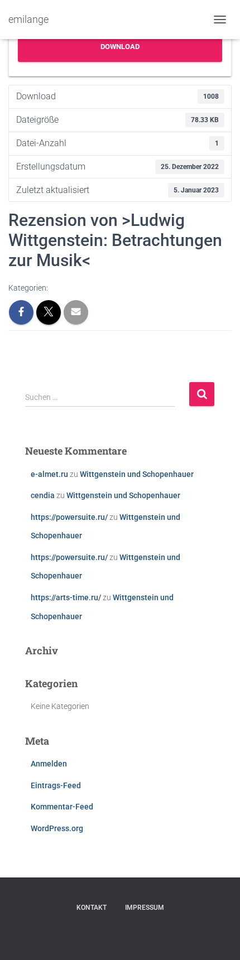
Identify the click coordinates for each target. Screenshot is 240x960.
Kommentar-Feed (62, 806)
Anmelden (49, 763)
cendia (43, 495)
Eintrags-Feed (56, 785)
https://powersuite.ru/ (69, 517)
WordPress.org (57, 828)
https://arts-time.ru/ (66, 597)
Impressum (144, 907)
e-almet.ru (49, 474)
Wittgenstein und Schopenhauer (137, 474)
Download (120, 46)
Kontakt (91, 907)
